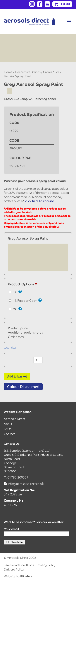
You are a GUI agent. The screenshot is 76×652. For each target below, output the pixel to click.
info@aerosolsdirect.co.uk (26, 483)
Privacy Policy (46, 565)
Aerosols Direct (14, 419)
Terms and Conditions (19, 565)
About (8, 424)
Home (8, 72)
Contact (9, 434)
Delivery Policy (14, 569)
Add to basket (17, 376)
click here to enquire (39, 201)
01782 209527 (17, 477)
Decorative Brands (28, 72)
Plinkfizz (26, 576)
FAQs (7, 429)
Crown (47, 72)
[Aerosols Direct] (29, 22)
